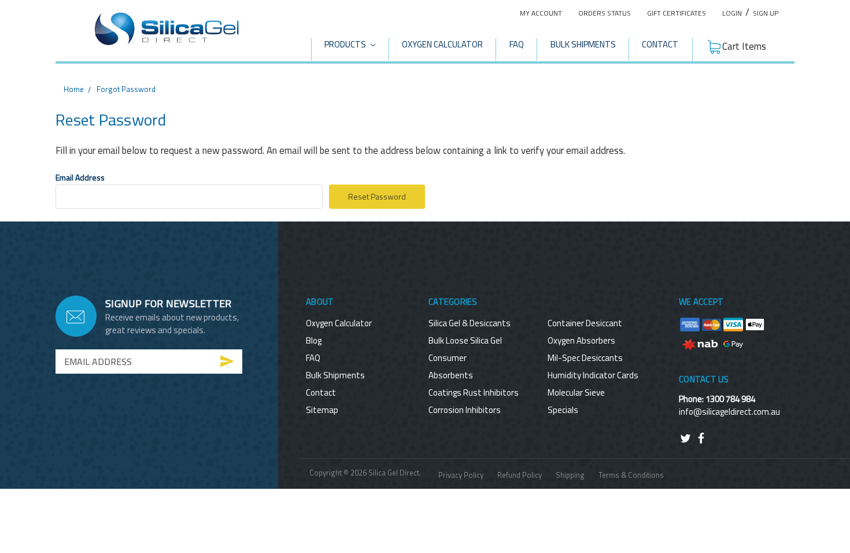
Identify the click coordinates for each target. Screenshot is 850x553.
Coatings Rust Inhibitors (473, 392)
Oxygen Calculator (442, 44)
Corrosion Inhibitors (464, 409)
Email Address (80, 177)
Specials (563, 409)
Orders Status (604, 13)
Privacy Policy (460, 475)
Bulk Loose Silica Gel (465, 340)
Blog (313, 340)
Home (74, 89)
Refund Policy (519, 475)
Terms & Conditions (631, 475)
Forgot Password (126, 89)
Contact (660, 44)
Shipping (570, 475)
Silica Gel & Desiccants (469, 323)
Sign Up (765, 13)
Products (346, 44)
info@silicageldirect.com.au (729, 411)
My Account (541, 13)
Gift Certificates (676, 13)
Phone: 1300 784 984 (717, 398)
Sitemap (322, 409)
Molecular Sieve (576, 392)
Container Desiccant (585, 323)
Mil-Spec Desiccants (585, 357)
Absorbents (450, 375)
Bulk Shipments (583, 44)
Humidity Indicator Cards (593, 375)
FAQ (516, 44)
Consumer (447, 357)
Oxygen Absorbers (581, 340)
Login (732, 13)
